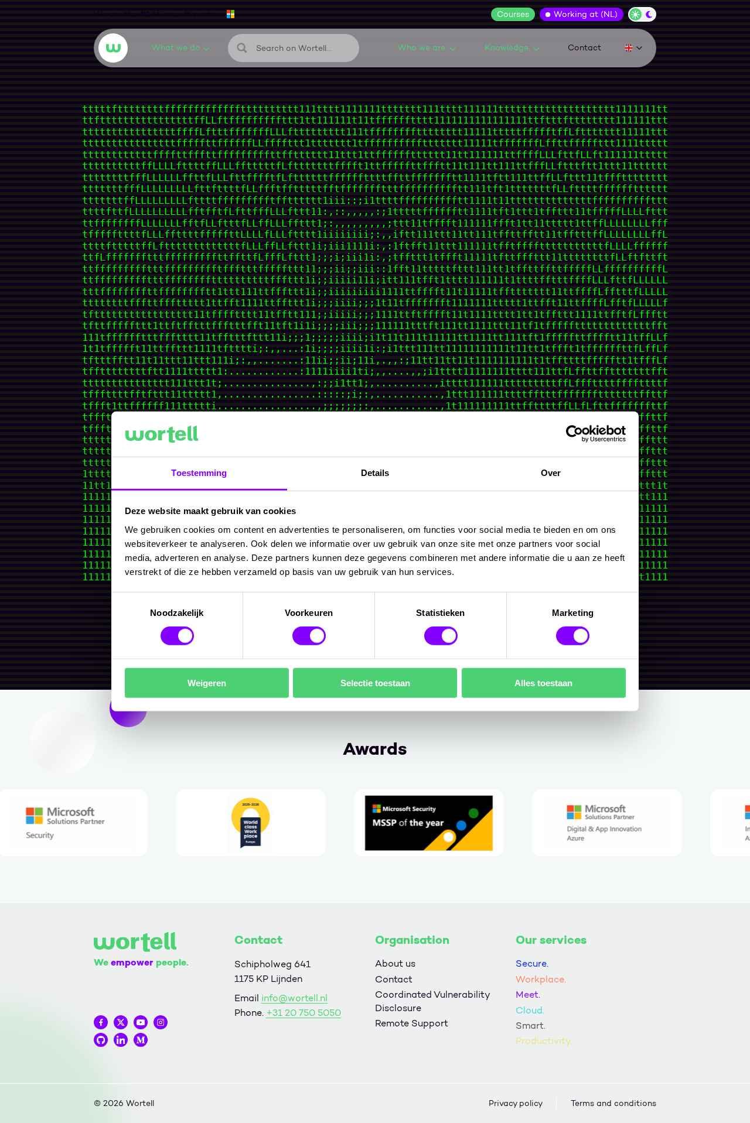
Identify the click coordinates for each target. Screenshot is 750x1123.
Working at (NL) (586, 14)
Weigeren (207, 682)
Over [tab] (551, 473)
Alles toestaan (543, 682)
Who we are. (422, 48)
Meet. (528, 994)
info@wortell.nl (294, 998)
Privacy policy (516, 1103)
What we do (176, 48)
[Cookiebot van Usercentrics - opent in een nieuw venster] (574, 434)
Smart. (531, 1025)
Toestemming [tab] (199, 473)
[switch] (309, 635)
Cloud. (530, 1010)
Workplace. (541, 979)
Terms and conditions (613, 1103)
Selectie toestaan (375, 682)
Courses (513, 14)
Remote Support (411, 1023)
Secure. (532, 963)
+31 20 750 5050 (303, 1012)
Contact (584, 48)
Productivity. (544, 1040)
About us (395, 963)
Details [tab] (375, 473)
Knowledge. (507, 48)
